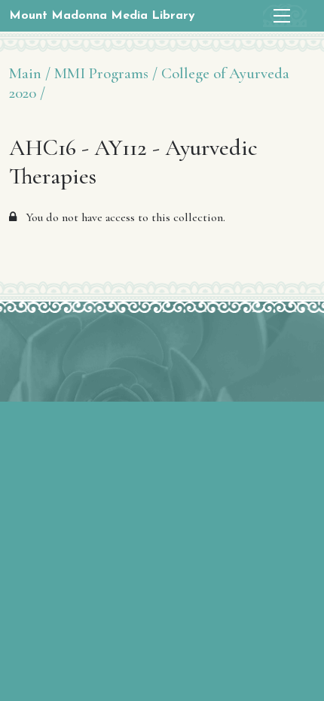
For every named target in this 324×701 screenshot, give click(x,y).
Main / (29, 73)
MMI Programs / (105, 73)
